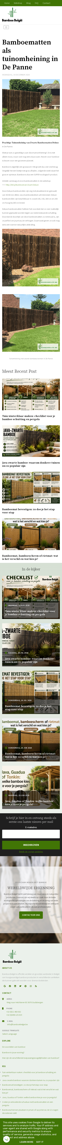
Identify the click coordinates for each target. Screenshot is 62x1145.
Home (7, 3)
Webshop (18, 3)
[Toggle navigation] (6, 27)
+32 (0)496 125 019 (14, 1014)
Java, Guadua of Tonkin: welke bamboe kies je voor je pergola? (29, 1097)
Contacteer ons (31, 915)
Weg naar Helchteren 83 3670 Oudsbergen (25, 1002)
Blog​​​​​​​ (28, 3)
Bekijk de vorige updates (31, 851)
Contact (46, 3)
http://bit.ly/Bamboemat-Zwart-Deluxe (22, 184)
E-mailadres (31, 827)
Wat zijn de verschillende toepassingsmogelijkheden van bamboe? (30, 1057)
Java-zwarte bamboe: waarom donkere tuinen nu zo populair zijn (30, 1080)
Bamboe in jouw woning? (13, 1052)
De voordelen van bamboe (13, 1046)
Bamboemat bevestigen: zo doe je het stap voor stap (25, 1084)
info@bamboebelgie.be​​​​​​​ (17, 1024)
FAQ (36, 3)
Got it (40, 1142)
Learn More (26, 1142)
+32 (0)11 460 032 (13, 1011)
